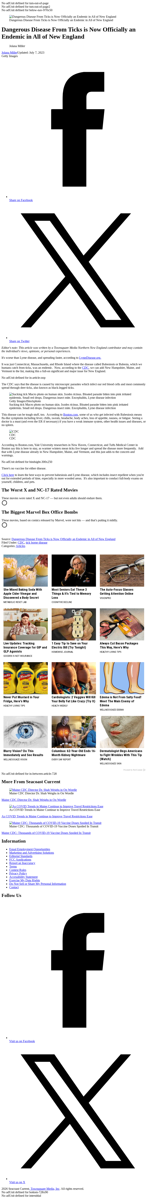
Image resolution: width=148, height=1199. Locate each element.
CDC (85, 367)
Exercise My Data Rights (24, 880)
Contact (14, 887)
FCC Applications (20, 859)
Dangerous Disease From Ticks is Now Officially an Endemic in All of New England (63, 539)
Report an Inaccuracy (22, 863)
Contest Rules (17, 870)
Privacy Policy (18, 873)
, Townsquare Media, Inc (44, 1188)
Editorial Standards (20, 856)
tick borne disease (36, 542)
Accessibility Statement (23, 876)
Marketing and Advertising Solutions (31, 852)
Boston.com (70, 414)
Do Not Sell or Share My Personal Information (37, 883)
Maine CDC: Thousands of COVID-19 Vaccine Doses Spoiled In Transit (46, 832)
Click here (8, 475)
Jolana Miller (9, 52)
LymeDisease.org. (90, 357)
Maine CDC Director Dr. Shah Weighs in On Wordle (34, 799)
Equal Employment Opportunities (29, 849)
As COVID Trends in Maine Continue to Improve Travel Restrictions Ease (47, 816)
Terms (13, 866)
